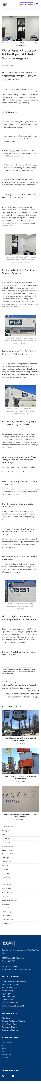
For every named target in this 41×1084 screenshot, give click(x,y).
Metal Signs (6, 877)
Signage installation (14, 671)
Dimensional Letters (8, 854)
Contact (5, 1058)
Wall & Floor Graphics (10, 1003)
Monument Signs (7, 881)
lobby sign (23, 285)
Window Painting (8, 1000)
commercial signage (23, 665)
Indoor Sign (6, 865)
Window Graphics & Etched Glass (14, 1006)
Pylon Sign (5, 896)
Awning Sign (6, 831)
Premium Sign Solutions (10, 669)
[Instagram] (8, 1076)
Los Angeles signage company (26, 667)
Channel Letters (7, 846)
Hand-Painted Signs (9, 988)
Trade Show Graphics (9, 900)
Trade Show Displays (10, 1030)
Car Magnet (6, 842)
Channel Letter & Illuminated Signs (14, 982)
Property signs (24, 669)
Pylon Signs (6, 994)
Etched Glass (6, 862)
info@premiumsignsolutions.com (19, 969)
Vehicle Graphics (8, 908)
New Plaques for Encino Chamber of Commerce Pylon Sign (20, 739)
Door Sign (5, 858)
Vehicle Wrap (6, 912)
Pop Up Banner (7, 892)
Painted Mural (6, 889)
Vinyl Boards (6, 916)
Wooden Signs (7, 923)
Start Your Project (26, 4)
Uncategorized (7, 904)
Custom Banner (7, 850)
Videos (4, 1048)
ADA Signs (6, 1018)
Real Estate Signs (8, 997)
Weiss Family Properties (10, 207)
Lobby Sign (5, 873)
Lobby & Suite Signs (9, 1024)
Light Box (5, 869)
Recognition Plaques (9, 1027)
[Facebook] (3, 1076)
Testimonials (7, 1054)
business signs (11, 665)
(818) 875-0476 (13, 966)
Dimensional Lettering (10, 984)
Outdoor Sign (6, 885)
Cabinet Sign (6, 838)
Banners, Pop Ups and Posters (13, 1021)
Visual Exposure (7, 673)
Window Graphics (8, 920)
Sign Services (7, 1042)
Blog (3, 835)
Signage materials (28, 671)
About (4, 1045)
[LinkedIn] (12, 1076)
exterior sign (14, 296)
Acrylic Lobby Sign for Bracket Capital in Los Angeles (20, 815)
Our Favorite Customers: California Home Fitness (20, 777)
